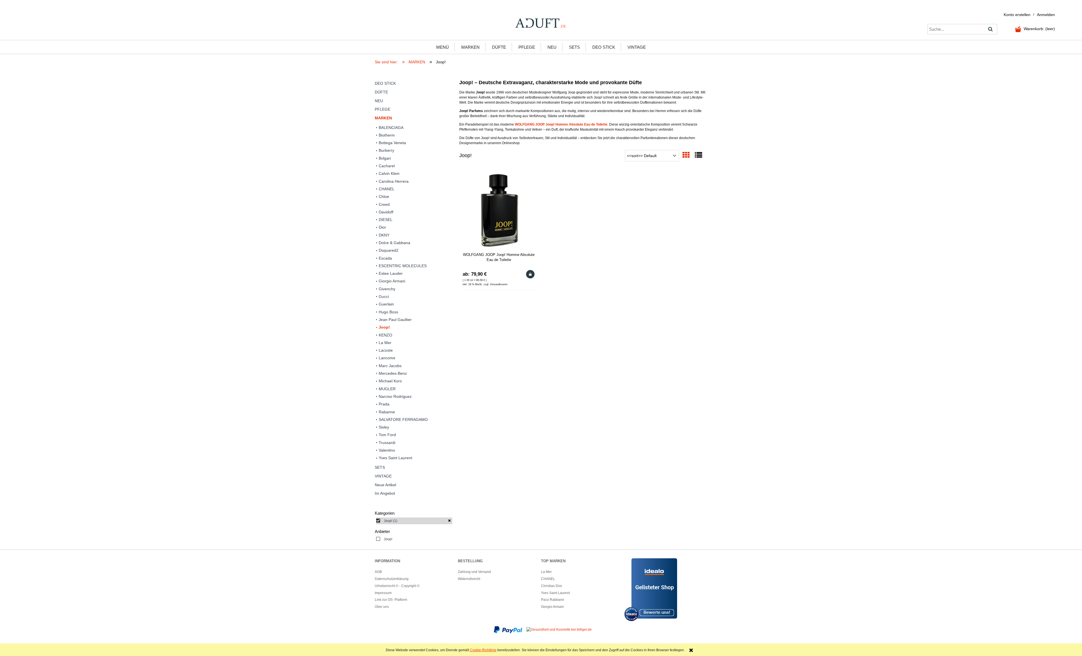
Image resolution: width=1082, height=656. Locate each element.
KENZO (385, 335)
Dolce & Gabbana (394, 242)
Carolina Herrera (394, 181)
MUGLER (387, 389)
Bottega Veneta (392, 142)
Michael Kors (390, 381)
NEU (379, 101)
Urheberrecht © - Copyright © (397, 586)
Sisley (384, 427)
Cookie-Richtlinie (483, 650)
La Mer (385, 342)
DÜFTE (381, 92)
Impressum (383, 593)
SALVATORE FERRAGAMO (403, 419)
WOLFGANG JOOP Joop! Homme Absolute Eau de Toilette (561, 124)
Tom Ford (387, 434)
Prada (384, 404)
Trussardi (387, 442)
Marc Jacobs (390, 365)
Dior (382, 227)
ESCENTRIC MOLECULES (403, 266)
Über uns (382, 607)
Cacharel (387, 166)
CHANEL (386, 189)
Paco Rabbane (552, 600)
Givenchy (387, 289)
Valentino (387, 450)
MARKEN (383, 118)
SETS (380, 467)
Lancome (387, 358)
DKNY (384, 235)
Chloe (384, 196)
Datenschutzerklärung (392, 579)
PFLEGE (382, 109)
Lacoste (386, 350)
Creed (384, 204)
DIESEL (386, 219)
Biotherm (387, 135)
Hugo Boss (388, 312)
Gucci (384, 296)
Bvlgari (385, 158)
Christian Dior (551, 586)
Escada (385, 258)
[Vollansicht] (698, 155)
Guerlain (386, 304)
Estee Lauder (391, 273)
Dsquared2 (388, 250)
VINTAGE (383, 476)
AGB (378, 572)
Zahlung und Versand (474, 572)
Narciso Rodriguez (395, 396)
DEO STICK (385, 83)
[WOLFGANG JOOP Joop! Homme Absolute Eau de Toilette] (499, 211)
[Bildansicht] (686, 155)
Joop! (384, 327)
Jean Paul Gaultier (395, 319)
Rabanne (387, 412)
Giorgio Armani (392, 281)
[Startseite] (541, 23)
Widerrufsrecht (469, 579)
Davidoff (386, 212)
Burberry (386, 150)
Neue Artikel (385, 485)
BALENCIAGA (391, 127)
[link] (414, 520)
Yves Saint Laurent (395, 458)
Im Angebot (385, 493)
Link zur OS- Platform (391, 600)
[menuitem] (442, 47)
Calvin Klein (389, 173)
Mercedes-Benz (393, 373)
